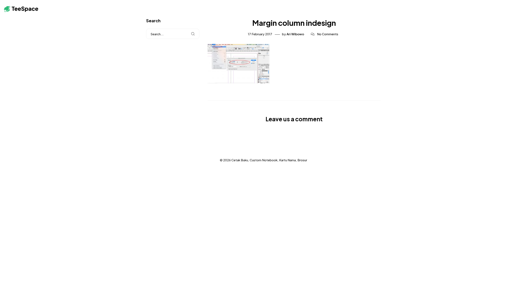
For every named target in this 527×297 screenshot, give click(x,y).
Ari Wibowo (295, 34)
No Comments (327, 34)
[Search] (193, 34)
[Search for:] (172, 34)
